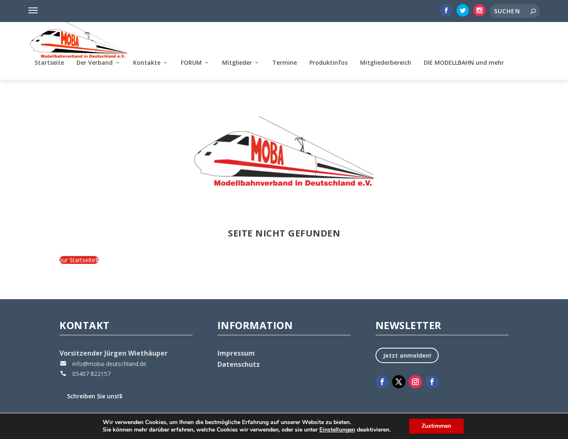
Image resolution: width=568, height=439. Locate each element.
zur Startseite (79, 260)
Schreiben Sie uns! (94, 396)
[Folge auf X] (398, 381)
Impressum (236, 353)
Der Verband (95, 62)
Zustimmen (436, 426)
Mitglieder (237, 62)
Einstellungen (337, 430)
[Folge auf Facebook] (382, 381)
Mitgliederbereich (385, 62)
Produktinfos (328, 62)
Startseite (49, 62)
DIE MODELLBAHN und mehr (464, 62)
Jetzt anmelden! (407, 355)
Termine (284, 62)
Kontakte (147, 62)
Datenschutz (238, 364)
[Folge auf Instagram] (415, 381)
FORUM (191, 62)
